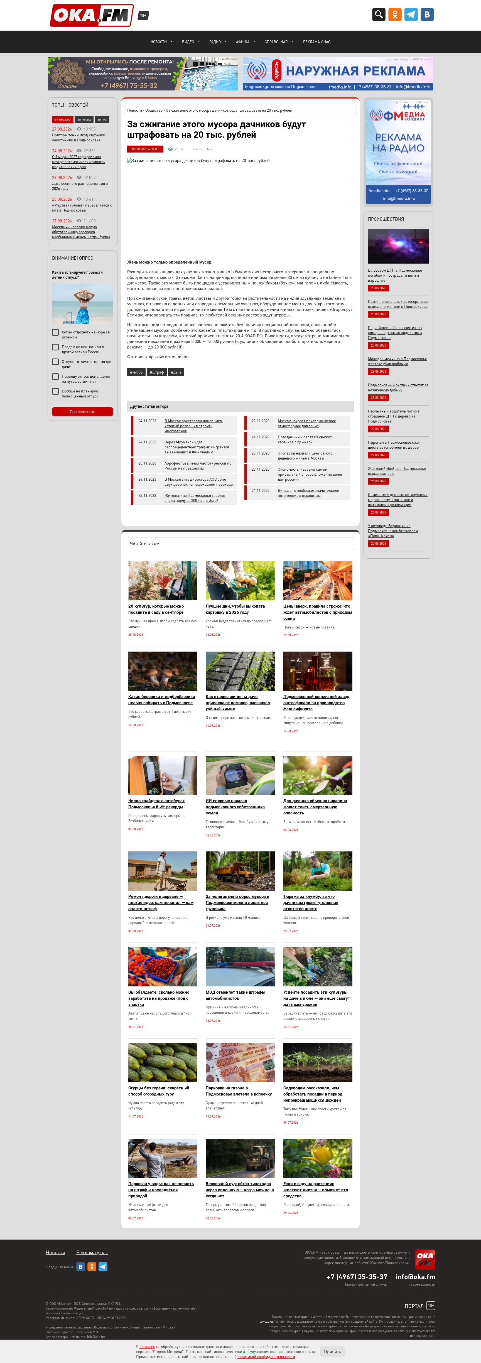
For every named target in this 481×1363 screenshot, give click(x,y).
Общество (154, 109)
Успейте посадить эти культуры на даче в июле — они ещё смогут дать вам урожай (316, 998)
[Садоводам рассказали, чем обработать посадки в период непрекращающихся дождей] (317, 1080)
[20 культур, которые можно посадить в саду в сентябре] (162, 598)
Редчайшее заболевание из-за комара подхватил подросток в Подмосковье (395, 332)
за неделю (63, 119)
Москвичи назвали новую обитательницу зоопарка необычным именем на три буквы (81, 231)
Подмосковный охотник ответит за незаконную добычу (398, 387)
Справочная (276, 41)
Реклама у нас (316, 41)
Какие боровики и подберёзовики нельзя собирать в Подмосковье (161, 699)
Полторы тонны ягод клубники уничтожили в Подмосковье (78, 137)
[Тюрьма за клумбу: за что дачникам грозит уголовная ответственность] (317, 889)
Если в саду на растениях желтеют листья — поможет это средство (315, 1190)
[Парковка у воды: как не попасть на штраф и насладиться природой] (162, 1176)
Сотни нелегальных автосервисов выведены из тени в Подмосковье (398, 304)
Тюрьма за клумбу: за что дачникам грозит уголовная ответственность (310, 902)
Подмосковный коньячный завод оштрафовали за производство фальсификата (316, 702)
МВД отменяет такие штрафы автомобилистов (235, 995)
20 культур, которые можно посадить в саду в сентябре (156, 609)
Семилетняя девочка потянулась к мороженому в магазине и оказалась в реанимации (398, 499)
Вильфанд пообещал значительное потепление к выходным (308, 493)
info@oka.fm (415, 1276)
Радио (215, 41)
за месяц (84, 119)
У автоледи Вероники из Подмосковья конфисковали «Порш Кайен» (393, 530)
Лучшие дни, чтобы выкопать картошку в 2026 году (235, 609)
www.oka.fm (269, 1321)
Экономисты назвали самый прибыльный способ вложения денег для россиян (310, 474)
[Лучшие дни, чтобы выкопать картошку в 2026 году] (240, 598)
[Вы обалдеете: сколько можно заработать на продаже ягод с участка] (162, 985)
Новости (159, 41)
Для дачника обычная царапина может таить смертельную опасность (315, 807)
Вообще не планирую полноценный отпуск (80, 393)
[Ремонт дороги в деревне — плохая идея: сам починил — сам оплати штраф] (162, 889)
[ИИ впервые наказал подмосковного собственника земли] (240, 793)
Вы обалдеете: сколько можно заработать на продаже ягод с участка (158, 998)
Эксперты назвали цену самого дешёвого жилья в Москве (305, 455)
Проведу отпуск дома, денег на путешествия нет (86, 379)
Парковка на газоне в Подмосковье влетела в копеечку (239, 1091)
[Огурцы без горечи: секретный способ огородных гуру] (162, 1080)
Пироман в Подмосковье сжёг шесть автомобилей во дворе (394, 444)
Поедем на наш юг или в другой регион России (83, 349)
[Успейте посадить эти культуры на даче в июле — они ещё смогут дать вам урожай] (317, 985)
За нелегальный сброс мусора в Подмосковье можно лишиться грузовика (237, 902)
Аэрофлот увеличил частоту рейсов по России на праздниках (198, 465)
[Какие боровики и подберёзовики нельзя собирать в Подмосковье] (162, 689)
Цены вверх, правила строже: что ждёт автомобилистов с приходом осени (317, 612)
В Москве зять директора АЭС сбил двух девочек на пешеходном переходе (199, 482)
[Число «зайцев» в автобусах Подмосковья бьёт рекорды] (162, 793)
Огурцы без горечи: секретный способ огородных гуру (158, 1091)
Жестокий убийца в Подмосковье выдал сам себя (397, 471)
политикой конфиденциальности (266, 1356)
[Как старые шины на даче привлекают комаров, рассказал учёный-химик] (240, 689)
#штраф (157, 371)
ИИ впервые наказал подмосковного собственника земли (235, 807)
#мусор (136, 371)
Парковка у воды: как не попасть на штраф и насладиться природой (161, 1190)
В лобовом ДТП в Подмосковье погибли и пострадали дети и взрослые (395, 275)
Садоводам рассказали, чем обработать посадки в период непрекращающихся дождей (312, 1094)
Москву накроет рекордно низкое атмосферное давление (307, 423)
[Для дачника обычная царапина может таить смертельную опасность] (317, 793)
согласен (147, 1346)
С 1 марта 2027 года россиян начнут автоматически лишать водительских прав (78, 161)
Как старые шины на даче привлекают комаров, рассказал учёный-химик (238, 702)
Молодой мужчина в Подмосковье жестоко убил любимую (397, 361)
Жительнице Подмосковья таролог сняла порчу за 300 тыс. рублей (195, 498)
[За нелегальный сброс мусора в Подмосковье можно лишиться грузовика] (240, 889)
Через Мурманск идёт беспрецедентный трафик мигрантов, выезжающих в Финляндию (197, 446)
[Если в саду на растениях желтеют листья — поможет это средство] (317, 1176)
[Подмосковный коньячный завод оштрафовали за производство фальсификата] (317, 689)
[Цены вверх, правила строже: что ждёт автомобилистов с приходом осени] (317, 598)
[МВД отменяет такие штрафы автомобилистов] (240, 985)
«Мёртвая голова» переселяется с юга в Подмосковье (82, 207)
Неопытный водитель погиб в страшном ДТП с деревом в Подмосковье (394, 415)
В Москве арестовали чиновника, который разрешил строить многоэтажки (194, 425)
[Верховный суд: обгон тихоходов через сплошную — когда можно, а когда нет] (240, 1176)
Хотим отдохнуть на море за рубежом (86, 334)
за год (102, 119)
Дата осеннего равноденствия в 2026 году (80, 186)
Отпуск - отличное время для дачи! (87, 364)
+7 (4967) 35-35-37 (357, 1276)
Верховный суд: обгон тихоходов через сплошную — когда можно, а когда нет (240, 1190)
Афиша (242, 41)
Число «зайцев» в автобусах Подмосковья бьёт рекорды (156, 803)
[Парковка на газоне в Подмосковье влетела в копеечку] (240, 1080)
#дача (176, 371)
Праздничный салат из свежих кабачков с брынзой (305, 439)
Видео (188, 41)
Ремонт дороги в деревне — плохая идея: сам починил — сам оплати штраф (160, 902)
